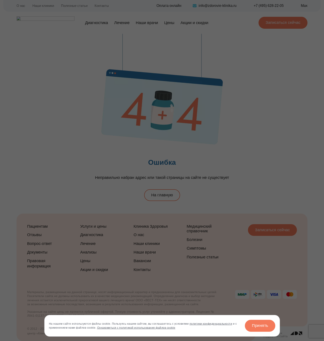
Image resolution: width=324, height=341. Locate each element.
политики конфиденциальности (211, 323)
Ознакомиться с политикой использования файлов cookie (136, 327)
